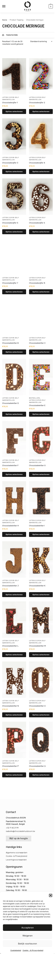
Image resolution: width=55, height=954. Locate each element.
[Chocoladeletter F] (14, 439)
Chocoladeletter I (37, 526)
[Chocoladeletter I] (41, 499)
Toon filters (12, 35)
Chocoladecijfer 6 (37, 223)
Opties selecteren (14, 111)
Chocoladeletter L (10, 646)
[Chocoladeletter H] (14, 499)
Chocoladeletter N (10, 706)
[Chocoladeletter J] (14, 559)
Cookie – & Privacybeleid (33, 950)
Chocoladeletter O (37, 706)
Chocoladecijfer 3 (10, 163)
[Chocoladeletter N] (14, 679)
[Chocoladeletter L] (14, 619)
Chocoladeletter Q (37, 766)
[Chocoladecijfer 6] (41, 196)
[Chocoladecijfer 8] (41, 257)
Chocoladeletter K (37, 586)
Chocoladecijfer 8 (37, 283)
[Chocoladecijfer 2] (41, 76)
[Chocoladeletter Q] (41, 740)
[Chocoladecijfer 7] (14, 257)
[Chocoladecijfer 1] (14, 76)
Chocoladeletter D (10, 403)
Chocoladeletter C (37, 343)
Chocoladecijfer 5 (10, 223)
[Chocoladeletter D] (14, 377)
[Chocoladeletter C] (41, 317)
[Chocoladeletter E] (41, 377)
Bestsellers (34, 398)
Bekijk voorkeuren (27, 943)
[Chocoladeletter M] (41, 619)
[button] (50, 895)
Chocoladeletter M (37, 646)
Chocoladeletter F (10, 465)
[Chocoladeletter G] (41, 439)
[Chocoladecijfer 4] (41, 136)
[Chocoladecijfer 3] (14, 136)
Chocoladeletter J (10, 586)
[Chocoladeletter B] (14, 317)
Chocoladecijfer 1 (10, 102)
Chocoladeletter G (37, 465)
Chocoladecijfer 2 (37, 102)
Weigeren (27, 935)
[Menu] (6, 6)
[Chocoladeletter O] (41, 679)
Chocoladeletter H (10, 526)
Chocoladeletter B (10, 343)
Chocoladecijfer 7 (10, 283)
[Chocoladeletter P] (14, 740)
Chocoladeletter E (37, 405)
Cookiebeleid (15, 950)
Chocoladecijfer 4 (37, 163)
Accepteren (27, 927)
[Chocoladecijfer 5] (14, 196)
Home (4, 20)
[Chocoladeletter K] (41, 559)
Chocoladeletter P (10, 766)
